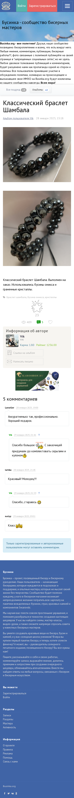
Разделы (8, 719)
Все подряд (15, 89)
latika (8, 469)
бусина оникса (35, 297)
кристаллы (51, 297)
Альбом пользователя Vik (18, 118)
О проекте (9, 745)
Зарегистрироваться (42, 6)
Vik (22, 336)
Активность (9, 727)
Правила (8, 749)
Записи (7, 715)
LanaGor (9, 407)
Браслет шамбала (16, 297)
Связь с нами (10, 761)
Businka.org (9, 786)
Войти (22, 6)
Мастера (8, 723)
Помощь (7, 757)
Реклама (8, 753)
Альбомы (40, 89)
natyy (8, 516)
